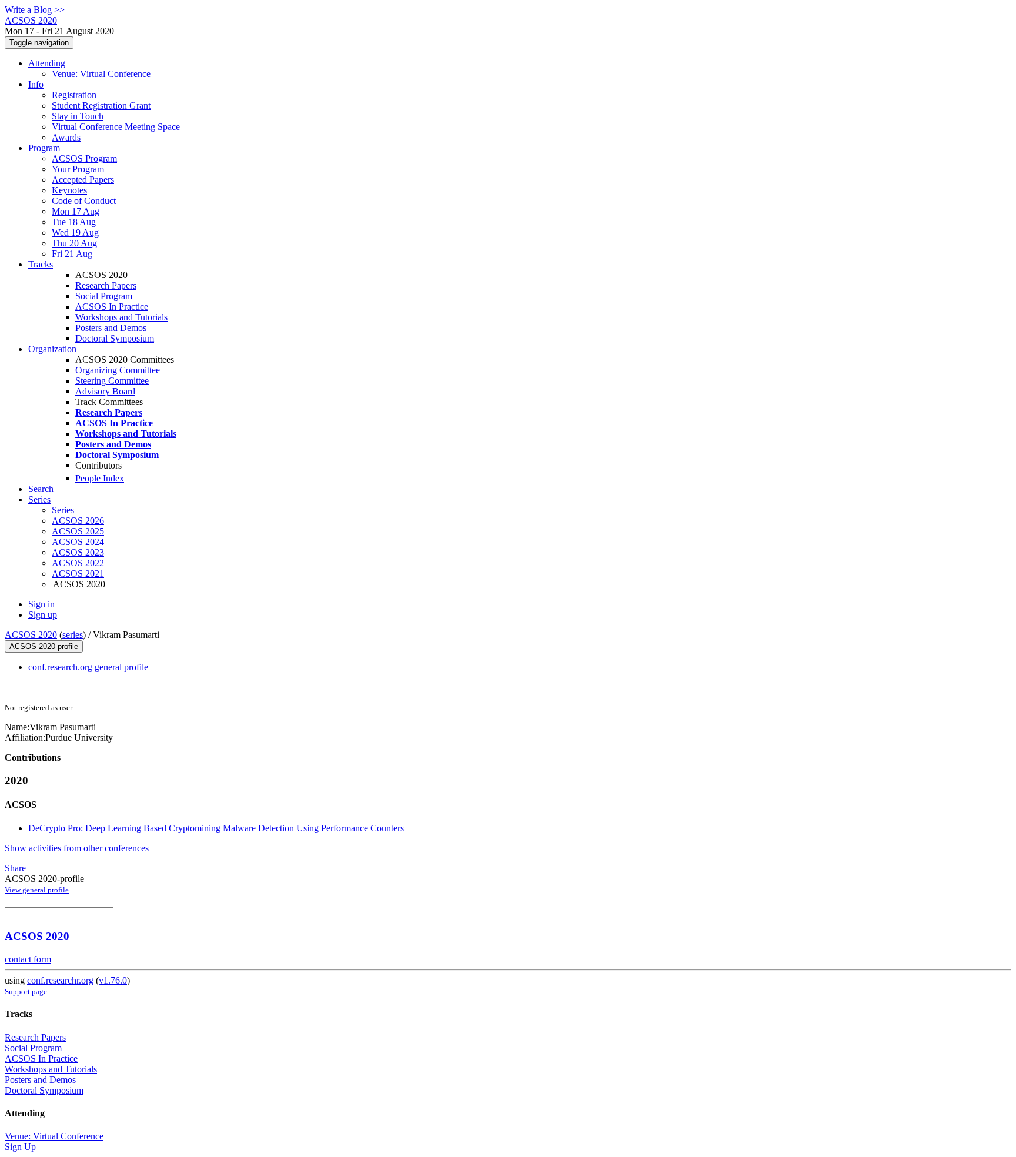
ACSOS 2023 (78, 552)
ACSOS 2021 (78, 573)
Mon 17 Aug (75, 211)
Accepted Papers (83, 180)
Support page (26, 991)
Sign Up (20, 1147)
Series (63, 510)
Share (15, 868)
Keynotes (69, 190)
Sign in (41, 604)
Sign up (42, 615)
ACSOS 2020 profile (43, 646)
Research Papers (105, 285)
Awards (66, 137)
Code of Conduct (84, 201)
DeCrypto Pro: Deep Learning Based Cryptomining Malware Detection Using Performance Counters (216, 828)
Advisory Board (105, 391)
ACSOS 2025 (78, 531)
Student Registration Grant (101, 106)
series (72, 635)
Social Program (103, 296)
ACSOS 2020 (31, 635)
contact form (28, 959)
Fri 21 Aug (72, 254)
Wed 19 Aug (75, 233)
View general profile (37, 889)
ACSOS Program (84, 158)
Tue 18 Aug (74, 222)
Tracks (40, 264)
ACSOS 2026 (78, 521)
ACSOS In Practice (111, 307)
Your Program (78, 169)
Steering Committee (112, 381)
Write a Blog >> (35, 10)
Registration (74, 95)
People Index (99, 478)
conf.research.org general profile (88, 667)
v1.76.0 (113, 980)
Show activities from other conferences (77, 848)
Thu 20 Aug (74, 243)
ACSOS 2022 (78, 563)
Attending (46, 63)
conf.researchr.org (60, 980)
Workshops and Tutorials (121, 317)
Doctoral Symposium (114, 338)
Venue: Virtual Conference (101, 74)
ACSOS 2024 (78, 542)
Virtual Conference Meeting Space (116, 127)
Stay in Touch (77, 116)
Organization (52, 349)
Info (36, 84)
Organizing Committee (117, 370)
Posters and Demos (110, 328)
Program (44, 148)
